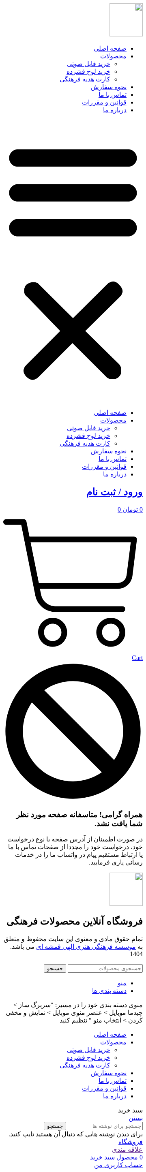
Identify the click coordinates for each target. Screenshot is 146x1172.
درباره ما (115, 110)
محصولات (113, 56)
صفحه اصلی (110, 48)
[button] (73, 261)
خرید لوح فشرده (88, 71)
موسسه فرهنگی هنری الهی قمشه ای (86, 946)
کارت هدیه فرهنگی (85, 79)
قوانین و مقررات (104, 102)
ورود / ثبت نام (114, 492)
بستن (136, 1117)
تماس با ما (113, 94)
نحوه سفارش (109, 86)
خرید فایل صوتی (88, 63)
